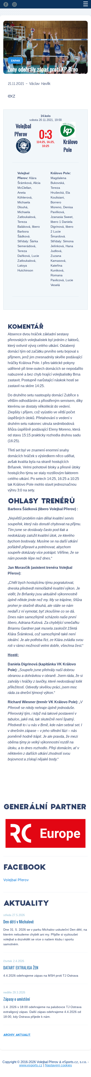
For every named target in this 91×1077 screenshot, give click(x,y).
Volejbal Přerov (16, 880)
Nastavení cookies (58, 1065)
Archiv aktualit (16, 1034)
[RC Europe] (45, 833)
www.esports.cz (30, 1065)
